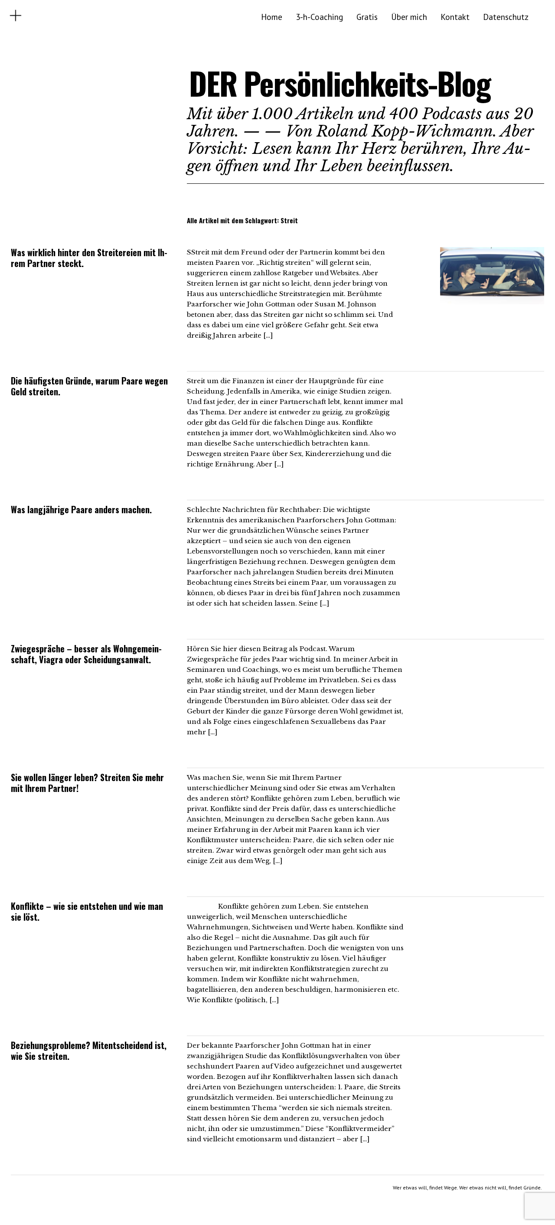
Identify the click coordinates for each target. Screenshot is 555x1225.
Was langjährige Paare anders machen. (81, 509)
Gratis (367, 16)
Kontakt (455, 16)
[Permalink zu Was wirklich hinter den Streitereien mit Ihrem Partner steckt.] (492, 301)
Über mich (409, 16)
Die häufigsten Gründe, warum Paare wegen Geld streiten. (89, 386)
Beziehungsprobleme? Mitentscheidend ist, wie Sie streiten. (88, 1050)
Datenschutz (506, 16)
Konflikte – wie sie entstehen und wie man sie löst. (87, 911)
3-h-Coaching (319, 16)
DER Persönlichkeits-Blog (339, 83)
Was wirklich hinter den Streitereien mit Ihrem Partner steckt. (89, 258)
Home (271, 16)
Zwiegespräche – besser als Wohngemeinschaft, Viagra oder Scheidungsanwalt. (86, 654)
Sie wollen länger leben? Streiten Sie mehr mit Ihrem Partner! (87, 783)
